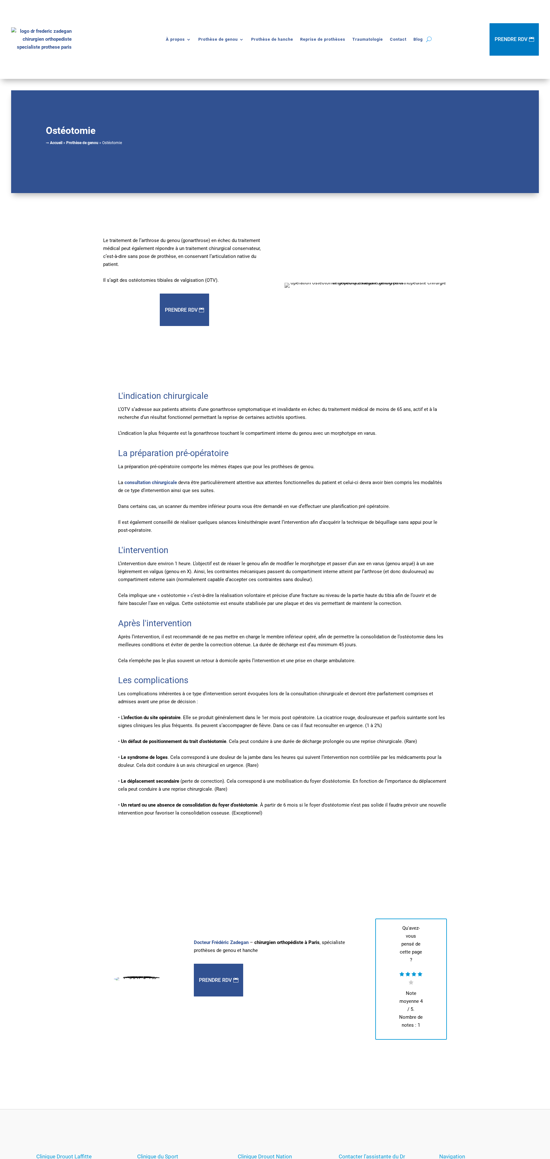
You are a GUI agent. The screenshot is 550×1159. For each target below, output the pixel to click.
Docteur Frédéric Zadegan (221, 942)
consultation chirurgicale (150, 482)
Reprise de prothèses (322, 39)
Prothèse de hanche (272, 39)
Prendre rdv (181, 310)
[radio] (401, 975)
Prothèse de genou (218, 39)
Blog (418, 39)
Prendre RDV (511, 39)
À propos (175, 39)
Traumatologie (367, 39)
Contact (398, 39)
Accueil (56, 143)
